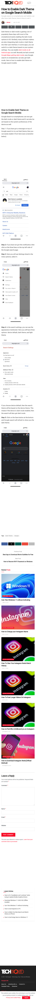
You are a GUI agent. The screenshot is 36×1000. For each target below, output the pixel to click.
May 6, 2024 (5, 699)
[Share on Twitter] (11, 27)
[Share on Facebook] (4, 27)
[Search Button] (34, 3)
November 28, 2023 (6, 765)
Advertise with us (12, 984)
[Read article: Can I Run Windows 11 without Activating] (18, 586)
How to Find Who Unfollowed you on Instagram (17, 729)
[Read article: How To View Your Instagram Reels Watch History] (18, 649)
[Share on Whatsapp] (18, 27)
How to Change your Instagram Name (14, 632)
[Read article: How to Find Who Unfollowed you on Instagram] (18, 715)
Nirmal (8, 22)
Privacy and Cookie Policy (13, 997)
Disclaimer (14, 986)
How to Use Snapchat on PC (13, 908)
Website (3, 825)
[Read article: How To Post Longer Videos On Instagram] (18, 683)
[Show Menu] (2, 3)
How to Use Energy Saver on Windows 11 (16, 917)
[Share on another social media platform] (32, 27)
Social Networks (8, 627)
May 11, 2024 (5, 668)
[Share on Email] (25, 27)
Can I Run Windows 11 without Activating (15, 600)
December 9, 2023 (6, 731)
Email (3, 817)
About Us (3, 984)
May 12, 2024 (5, 634)
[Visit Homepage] (14, 3)
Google (17, 535)
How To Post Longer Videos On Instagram (16, 697)
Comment (4, 785)
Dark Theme (9, 535)
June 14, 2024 (5, 602)
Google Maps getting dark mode (12, 55)
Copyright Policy (5, 986)
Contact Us (22, 984)
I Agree (26, 997)
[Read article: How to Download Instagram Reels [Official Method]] (18, 746)
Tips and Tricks (8, 596)
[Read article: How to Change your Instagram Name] (18, 617)
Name (3, 809)
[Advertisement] (18, 84)
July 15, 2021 (16, 22)
